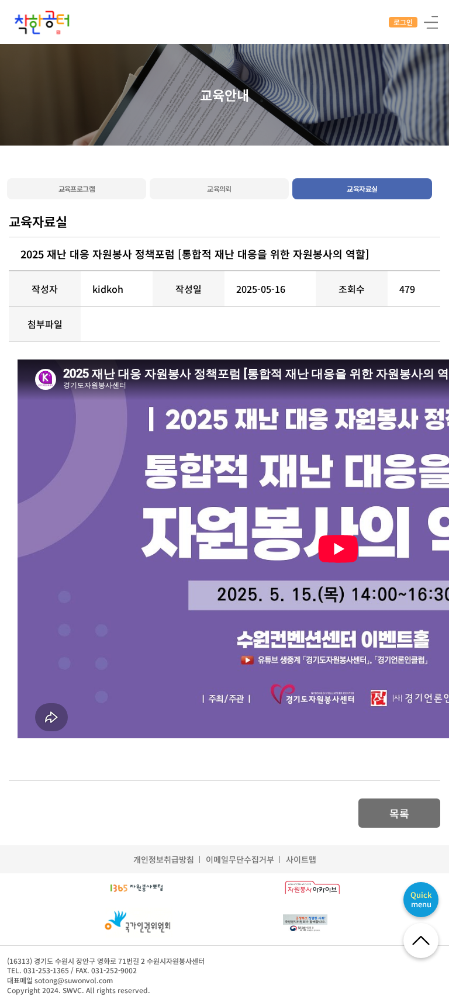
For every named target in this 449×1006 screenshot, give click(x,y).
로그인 (403, 22)
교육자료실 (362, 188)
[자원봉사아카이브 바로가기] (312, 888)
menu (420, 899)
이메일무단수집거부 (240, 859)
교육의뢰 (219, 188)
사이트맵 (301, 859)
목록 (399, 813)
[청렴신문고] (312, 923)
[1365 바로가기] (137, 888)
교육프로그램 (76, 188)
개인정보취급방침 (163, 859)
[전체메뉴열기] (430, 21)
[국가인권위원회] (136, 923)
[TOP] (420, 940)
